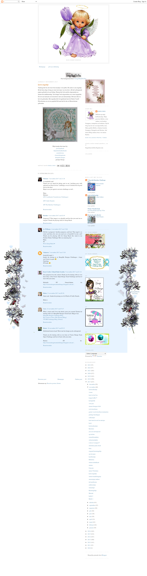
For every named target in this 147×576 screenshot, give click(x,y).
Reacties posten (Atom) (54, 383)
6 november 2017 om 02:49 (57, 215)
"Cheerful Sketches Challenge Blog (97, 181)
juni (90, 514)
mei (90, 516)
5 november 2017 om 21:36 (57, 179)
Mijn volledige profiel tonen (96, 137)
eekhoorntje (92, 485)
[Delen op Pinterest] (69, 166)
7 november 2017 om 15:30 (57, 252)
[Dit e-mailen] (61, 166)
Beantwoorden (47, 209)
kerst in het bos (93, 395)
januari (91, 528)
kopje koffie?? (93, 398)
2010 (89, 548)
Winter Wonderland (94, 209)
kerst (90, 423)
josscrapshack (60, 148)
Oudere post (78, 379)
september (92, 505)
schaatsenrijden (93, 440)
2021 (89, 371)
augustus (92, 508)
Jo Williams (47, 229)
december (92, 384)
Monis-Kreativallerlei (94, 215)
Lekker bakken (100, 197)
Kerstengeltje (93, 490)
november (92, 387)
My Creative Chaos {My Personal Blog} (55, 317)
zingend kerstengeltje (95, 451)
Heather (45, 215)
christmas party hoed (95, 446)
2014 (89, 537)
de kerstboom (93, 482)
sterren (91, 465)
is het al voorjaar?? (94, 443)
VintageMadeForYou (80, 79)
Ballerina (91, 460)
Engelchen (101, 111)
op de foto (92, 434)
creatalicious (60, 153)
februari (91, 525)
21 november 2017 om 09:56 (55, 293)
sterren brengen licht (95, 406)
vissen (90, 392)
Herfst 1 (91, 499)
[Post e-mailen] (58, 165)
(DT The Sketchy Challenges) (51, 205)
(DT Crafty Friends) (48, 201)
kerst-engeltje (93, 474)
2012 (89, 542)
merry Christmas (93, 471)
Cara (44, 309)
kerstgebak (92, 401)
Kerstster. (91, 429)
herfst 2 (91, 496)
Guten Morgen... (100, 217)
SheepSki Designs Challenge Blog (53, 315)
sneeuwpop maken (94, 479)
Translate (99, 356)
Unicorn (91, 468)
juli (90, 511)
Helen (45, 293)
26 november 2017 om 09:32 (56, 328)
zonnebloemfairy (94, 437)
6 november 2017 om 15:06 (60, 229)
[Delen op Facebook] (67, 166)
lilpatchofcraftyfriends (60, 151)
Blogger (104, 555)
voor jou (91, 403)
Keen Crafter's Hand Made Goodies (54, 272)
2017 (89, 382)
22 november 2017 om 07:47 (55, 309)
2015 (89, 534)
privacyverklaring (53, 67)
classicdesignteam (60, 155)
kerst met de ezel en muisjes (97, 420)
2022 (89, 368)
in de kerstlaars (93, 409)
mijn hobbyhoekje (93, 195)
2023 (89, 365)
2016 (89, 531)
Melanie (45, 179)
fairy (90, 448)
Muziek (91, 493)
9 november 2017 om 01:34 (73, 272)
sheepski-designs (60, 157)
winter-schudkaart (94, 462)
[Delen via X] (65, 166)
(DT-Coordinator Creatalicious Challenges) (55, 197)
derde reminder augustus (100, 184)
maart (91, 522)
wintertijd (91, 488)
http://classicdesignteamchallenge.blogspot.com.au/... (58, 284)
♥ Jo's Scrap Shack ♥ (49, 244)
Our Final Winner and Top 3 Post (96, 210)
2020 (89, 373)
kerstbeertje (92, 457)
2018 (89, 379)
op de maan (92, 454)
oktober (91, 502)
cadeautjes (92, 417)
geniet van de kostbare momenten (98, 412)
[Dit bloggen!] (63, 166)
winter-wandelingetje (95, 476)
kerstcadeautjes (93, 426)
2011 (89, 545)
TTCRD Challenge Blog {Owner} (53, 319)
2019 (89, 376)
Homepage (42, 67)
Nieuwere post (42, 379)
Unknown (46, 252)
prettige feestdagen (94, 415)
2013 (89, 539)
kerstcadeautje (93, 389)
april (90, 519)
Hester (45, 328)
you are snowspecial (94, 431)
